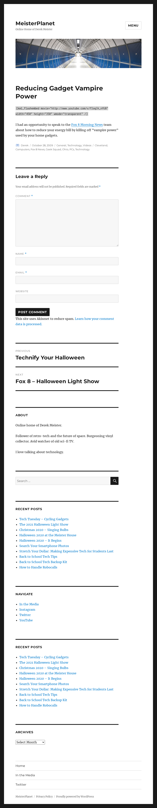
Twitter (25, 615)
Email (21, 272)
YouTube (26, 620)
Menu (133, 25)
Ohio (65, 149)
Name (21, 253)
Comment (24, 196)
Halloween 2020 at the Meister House (47, 535)
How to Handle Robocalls (38, 567)
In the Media (29, 604)
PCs (72, 149)
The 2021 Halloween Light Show (43, 524)
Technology (74, 145)
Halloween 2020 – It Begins (40, 540)
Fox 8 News (38, 149)
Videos (87, 145)
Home (20, 766)
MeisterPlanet (35, 23)
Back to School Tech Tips (38, 556)
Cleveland (101, 145)
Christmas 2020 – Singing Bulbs (43, 530)
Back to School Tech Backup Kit (43, 562)
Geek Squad (53, 149)
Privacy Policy (44, 796)
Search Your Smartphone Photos (44, 546)
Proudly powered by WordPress (75, 796)
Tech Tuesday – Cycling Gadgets (44, 519)
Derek (25, 145)
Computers (22, 149)
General (61, 145)
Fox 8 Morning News (87, 125)
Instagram (27, 609)
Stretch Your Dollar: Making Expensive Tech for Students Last (66, 551)
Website (22, 291)
